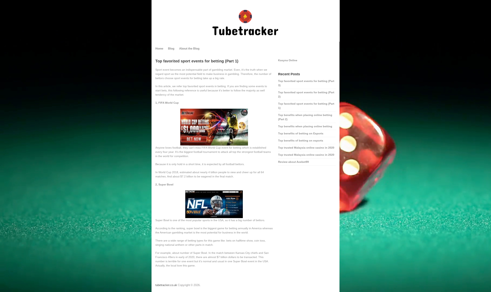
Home (159, 48)
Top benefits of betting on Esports (300, 133)
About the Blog (189, 48)
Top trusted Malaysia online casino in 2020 (306, 147)
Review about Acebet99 (293, 161)
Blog (171, 48)
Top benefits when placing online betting (305, 126)
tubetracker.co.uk (166, 285)
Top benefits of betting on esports (300, 140)
